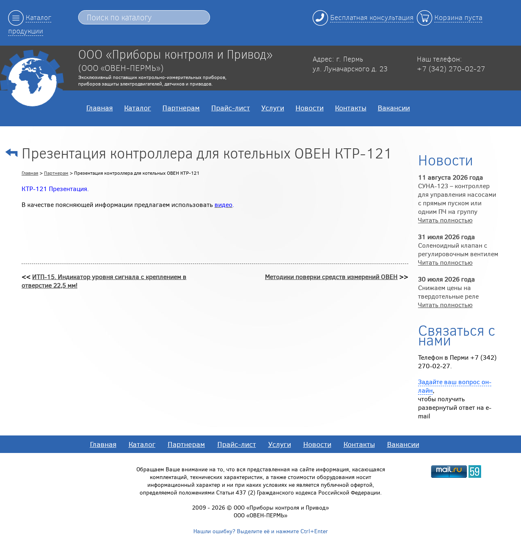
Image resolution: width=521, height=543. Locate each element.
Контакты (350, 107)
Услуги (272, 107)
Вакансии (394, 107)
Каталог (137, 107)
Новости (310, 107)
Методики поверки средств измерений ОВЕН (331, 276)
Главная (99, 107)
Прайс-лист (230, 107)
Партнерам (181, 107)
